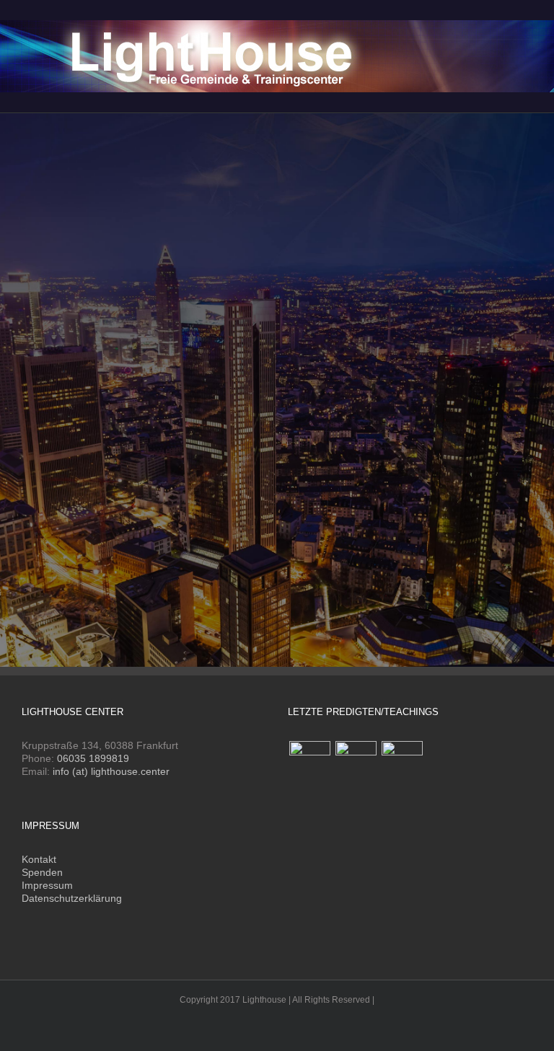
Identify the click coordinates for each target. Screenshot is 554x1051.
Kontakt (39, 859)
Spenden (42, 872)
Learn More (72, 491)
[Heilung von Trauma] (355, 761)
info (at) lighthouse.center (111, 771)
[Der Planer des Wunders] (401, 761)
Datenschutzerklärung (72, 898)
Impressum (47, 885)
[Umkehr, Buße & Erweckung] (277, 159)
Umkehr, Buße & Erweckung (103, 452)
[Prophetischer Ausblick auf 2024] (309, 761)
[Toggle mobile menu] (526, 22)
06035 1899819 (93, 758)
